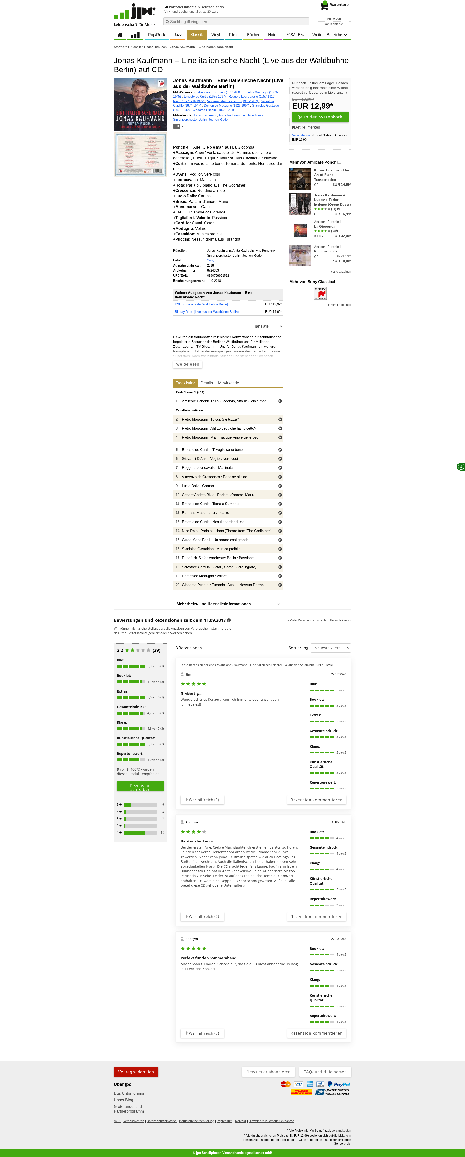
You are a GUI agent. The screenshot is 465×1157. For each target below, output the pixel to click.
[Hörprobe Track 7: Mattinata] (280, 468)
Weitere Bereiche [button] (327, 35)
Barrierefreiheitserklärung (196, 1121)
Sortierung (298, 648)
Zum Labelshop (340, 305)
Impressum (224, 1121)
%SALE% (295, 35)
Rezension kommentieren (317, 800)
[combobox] (236, 21)
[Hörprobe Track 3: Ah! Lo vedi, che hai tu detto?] (280, 429)
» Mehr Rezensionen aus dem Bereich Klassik (319, 620)
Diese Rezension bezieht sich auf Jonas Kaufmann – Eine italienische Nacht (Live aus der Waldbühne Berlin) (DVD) (257, 665)
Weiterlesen (187, 364)
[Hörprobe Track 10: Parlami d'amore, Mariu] (280, 495)
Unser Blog (123, 1100)
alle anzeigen (342, 271)
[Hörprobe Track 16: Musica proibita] (280, 549)
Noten (273, 35)
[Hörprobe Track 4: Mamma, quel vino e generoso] (280, 438)
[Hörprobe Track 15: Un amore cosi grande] (280, 540)
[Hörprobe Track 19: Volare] (280, 576)
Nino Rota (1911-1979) (189, 101)
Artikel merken (307, 127)
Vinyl (215, 35)
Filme (234, 35)
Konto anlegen (334, 24)
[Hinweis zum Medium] (182, 126)
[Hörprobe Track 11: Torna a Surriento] (280, 504)
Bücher (253, 35)
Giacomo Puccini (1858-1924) (213, 110)
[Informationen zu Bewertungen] (229, 620)
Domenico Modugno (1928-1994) (227, 105)
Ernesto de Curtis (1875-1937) (205, 96)
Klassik (196, 35)
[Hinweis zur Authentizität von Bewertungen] (338, 209)
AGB (117, 1121)
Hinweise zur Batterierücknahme (271, 1121)
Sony (210, 260)
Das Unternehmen (129, 1093)
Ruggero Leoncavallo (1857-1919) (252, 96)
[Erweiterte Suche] (304, 21)
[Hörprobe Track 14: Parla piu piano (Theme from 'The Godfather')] (280, 531)
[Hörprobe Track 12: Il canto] (280, 513)
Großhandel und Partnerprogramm (129, 1108)
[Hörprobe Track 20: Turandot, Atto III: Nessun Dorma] (280, 585)
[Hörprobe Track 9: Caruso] (280, 486)
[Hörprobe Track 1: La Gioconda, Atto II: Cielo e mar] (280, 401)
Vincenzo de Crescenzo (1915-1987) (233, 101)
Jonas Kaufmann (205, 115)
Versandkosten (302, 135)
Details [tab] (207, 383)
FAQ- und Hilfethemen (325, 1072)
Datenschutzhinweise (162, 1121)
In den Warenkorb (322, 117)
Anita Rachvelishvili (232, 115)
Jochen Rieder (219, 119)
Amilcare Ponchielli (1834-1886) (220, 92)
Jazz (178, 35)
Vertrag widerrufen (136, 1072)
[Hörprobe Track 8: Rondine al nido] (280, 477)
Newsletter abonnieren (269, 1072)
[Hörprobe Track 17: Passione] (280, 558)
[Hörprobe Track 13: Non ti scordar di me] (280, 522)
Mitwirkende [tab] (228, 383)
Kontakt (240, 1121)
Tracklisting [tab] (185, 383)
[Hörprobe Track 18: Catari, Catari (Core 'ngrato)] (280, 567)
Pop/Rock (156, 35)
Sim (188, 674)
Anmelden (334, 18)
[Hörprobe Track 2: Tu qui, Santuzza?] (280, 420)
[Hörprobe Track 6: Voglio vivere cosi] (280, 459)
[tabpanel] (228, 490)
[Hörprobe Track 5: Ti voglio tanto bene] (280, 450)
